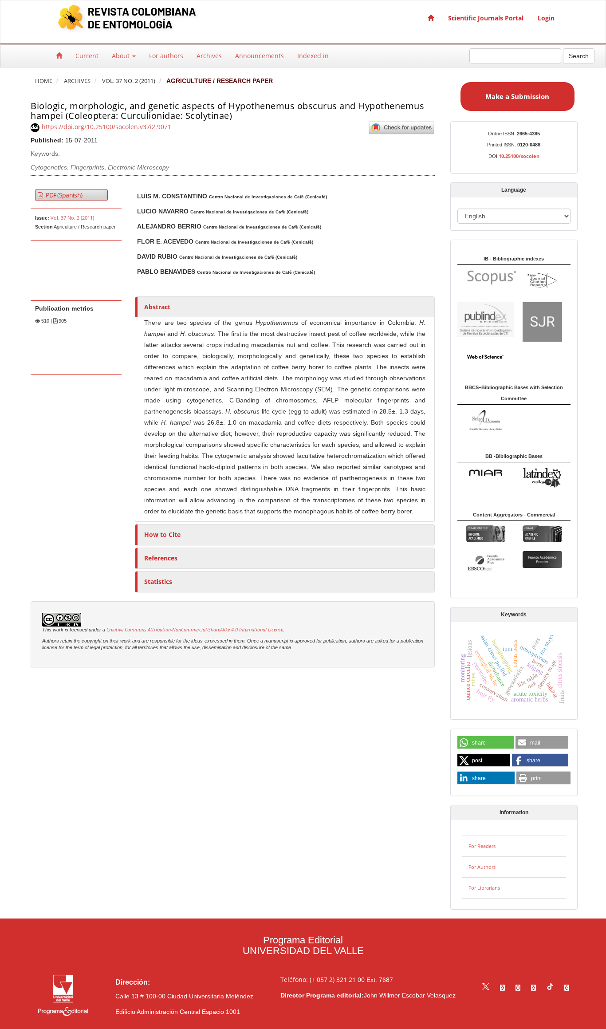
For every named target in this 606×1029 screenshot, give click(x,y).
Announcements (259, 55)
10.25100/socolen (519, 156)
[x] (485, 987)
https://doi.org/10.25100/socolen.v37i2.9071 (106, 126)
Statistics (158, 581)
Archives (209, 55)
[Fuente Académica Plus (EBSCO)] (485, 562)
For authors (166, 55)
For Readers (482, 846)
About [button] (121, 55)
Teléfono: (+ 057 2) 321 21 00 (322, 979)
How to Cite (162, 534)
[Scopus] (487, 277)
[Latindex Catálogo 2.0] (542, 477)
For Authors (482, 866)
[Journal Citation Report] (542, 280)
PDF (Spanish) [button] (63, 195)
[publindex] (485, 318)
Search (579, 55)
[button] (485, 742)
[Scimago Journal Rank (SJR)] (542, 321)
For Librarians (484, 887)
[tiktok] (550, 987)
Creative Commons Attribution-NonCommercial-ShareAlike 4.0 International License (194, 630)
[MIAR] (485, 472)
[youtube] (533, 987)
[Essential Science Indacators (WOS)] (485, 356)
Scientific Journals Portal (485, 18)
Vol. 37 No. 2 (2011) (128, 81)
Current (86, 55)
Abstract (157, 307)
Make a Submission (517, 96)
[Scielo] (485, 419)
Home (43, 81)
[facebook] (502, 987)
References (160, 558)
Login (546, 18)
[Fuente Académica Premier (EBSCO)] (542, 559)
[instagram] (517, 987)
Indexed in (313, 55)
